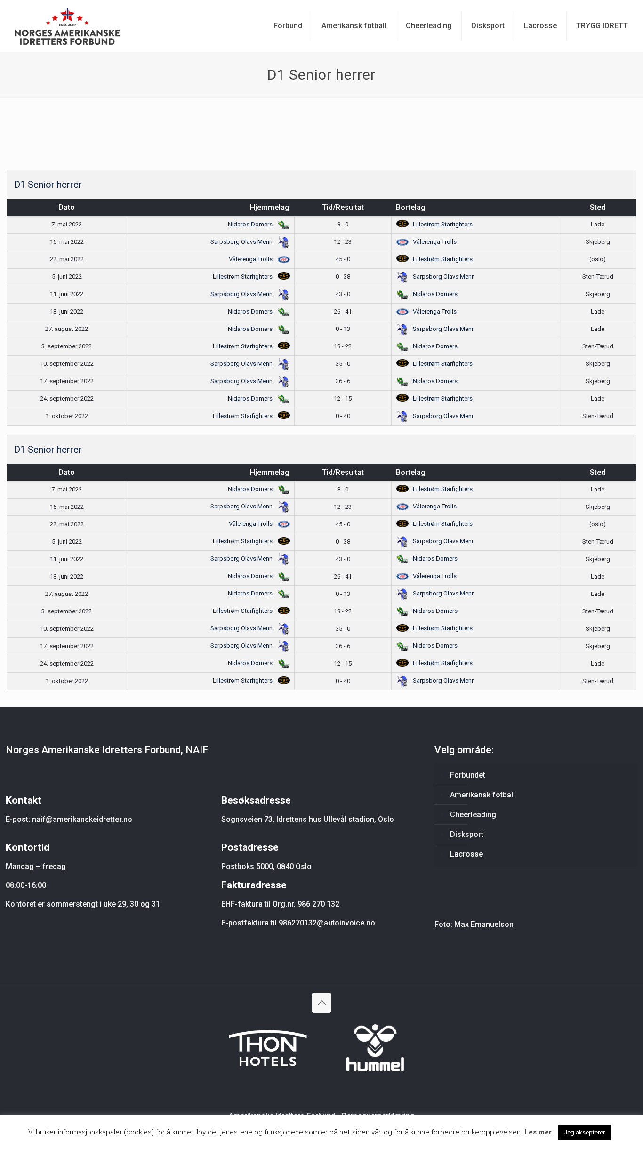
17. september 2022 (67, 381)
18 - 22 (343, 346)
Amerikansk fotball (482, 794)
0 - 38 (343, 276)
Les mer (538, 1132)
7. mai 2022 (66, 224)
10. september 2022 (67, 363)
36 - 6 (343, 381)
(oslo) (597, 259)
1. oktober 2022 (67, 415)
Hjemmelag (269, 207)
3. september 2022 (66, 346)
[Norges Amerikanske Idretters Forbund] (67, 26)
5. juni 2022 (67, 276)
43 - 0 (343, 294)
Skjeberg (598, 241)
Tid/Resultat (343, 207)
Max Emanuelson (484, 924)
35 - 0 (343, 363)
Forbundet (467, 775)
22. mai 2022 (67, 259)
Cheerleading (473, 814)
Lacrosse (466, 854)
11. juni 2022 (66, 294)
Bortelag (411, 207)
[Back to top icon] (321, 1003)
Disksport (466, 834)
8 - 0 (342, 224)
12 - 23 (343, 241)
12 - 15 (343, 398)
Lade (597, 224)
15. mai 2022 (67, 241)
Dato (66, 207)
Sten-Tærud (597, 276)
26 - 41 (343, 311)
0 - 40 (343, 415)
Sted (597, 207)
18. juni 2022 (66, 311)
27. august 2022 (66, 328)
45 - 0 (343, 259)
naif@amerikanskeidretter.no (82, 819)
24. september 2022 (67, 398)
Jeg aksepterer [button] (584, 1132)
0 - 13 (343, 328)
